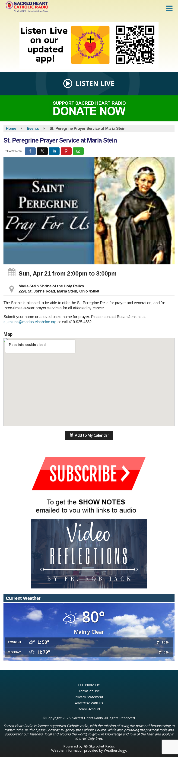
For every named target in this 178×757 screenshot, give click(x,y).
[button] (169, 8)
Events (33, 128)
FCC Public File (89, 684)
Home (11, 128)
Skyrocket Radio (101, 746)
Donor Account (89, 709)
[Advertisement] (89, 45)
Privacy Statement (89, 697)
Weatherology (115, 750)
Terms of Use (89, 691)
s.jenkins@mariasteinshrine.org (29, 322)
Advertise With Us (89, 703)
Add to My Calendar (91, 435)
